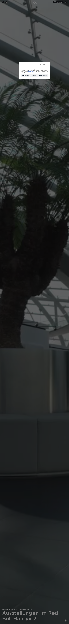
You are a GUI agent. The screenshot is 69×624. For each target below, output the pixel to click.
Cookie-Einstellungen (25, 75)
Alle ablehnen (34, 75)
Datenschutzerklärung (32, 71)
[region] (34, 70)
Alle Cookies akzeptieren (43, 75)
